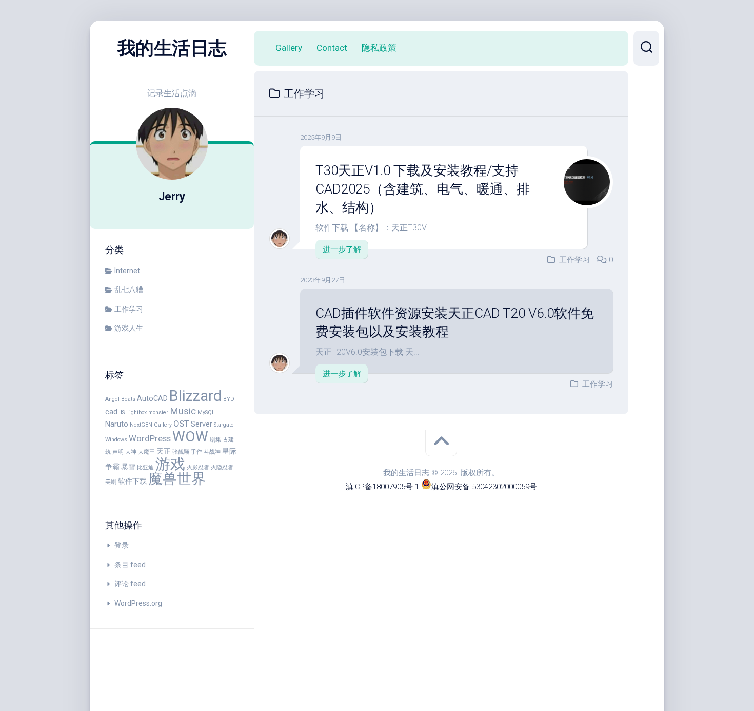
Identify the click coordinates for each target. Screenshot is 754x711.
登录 (121, 545)
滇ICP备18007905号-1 (382, 486)
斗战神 (212, 452)
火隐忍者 (222, 467)
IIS (122, 412)
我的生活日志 (172, 48)
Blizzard (195, 396)
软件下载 (132, 481)
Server (201, 424)
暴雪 (128, 467)
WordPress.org (138, 603)
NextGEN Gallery (151, 424)
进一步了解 (342, 249)
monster (158, 412)
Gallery (288, 48)
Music (183, 411)
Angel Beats (120, 399)
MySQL (206, 412)
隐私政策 (379, 48)
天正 (163, 451)
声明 (118, 452)
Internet (127, 270)
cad (111, 412)
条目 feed (130, 565)
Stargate (224, 424)
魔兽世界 (177, 478)
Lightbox (136, 412)
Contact (331, 48)
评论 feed (130, 584)
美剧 (110, 481)
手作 (196, 452)
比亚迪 (145, 467)
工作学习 (128, 309)
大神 (130, 452)
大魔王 (146, 452)
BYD (228, 399)
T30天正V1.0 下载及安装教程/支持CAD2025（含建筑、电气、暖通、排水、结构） (422, 189)
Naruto (116, 424)
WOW (190, 436)
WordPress (150, 439)
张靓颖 (180, 452)
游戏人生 (128, 328)
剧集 (215, 439)
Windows (116, 439)
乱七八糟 (128, 289)
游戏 (170, 464)
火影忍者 (198, 467)
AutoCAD (152, 398)
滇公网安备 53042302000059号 (484, 486)
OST (181, 424)
